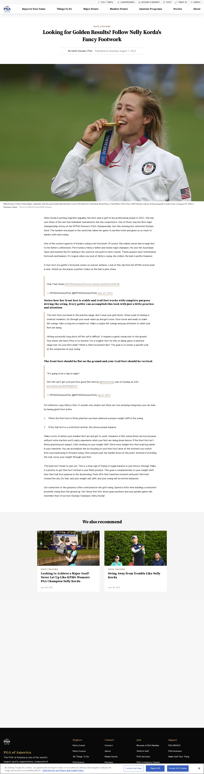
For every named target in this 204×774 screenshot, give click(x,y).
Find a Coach (79, 745)
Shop (167, 2)
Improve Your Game (33, 8)
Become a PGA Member (148, 745)
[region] (102, 768)
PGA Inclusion (175, 751)
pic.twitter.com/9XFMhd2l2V (62, 386)
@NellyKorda (107, 382)
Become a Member (150, 2)
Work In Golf (143, 751)
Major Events (90, 8)
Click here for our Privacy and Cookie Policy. (63, 770)
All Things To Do (81, 756)
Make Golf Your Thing (178, 756)
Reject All (155, 768)
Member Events (119, 8)
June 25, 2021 (105, 293)
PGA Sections (143, 756)
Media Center (111, 756)
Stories (177, 8)
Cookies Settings (133, 768)
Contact (109, 745)
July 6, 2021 (104, 395)
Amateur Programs (150, 8)
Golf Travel (107, 2)
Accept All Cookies (178, 768)
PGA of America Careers (148, 762)
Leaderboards (128, 2)
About (196, 8)
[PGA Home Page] (7, 8)
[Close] (199, 768)
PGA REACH (174, 745)
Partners (109, 762)
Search (196, 2)
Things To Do (64, 8)
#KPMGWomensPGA (76, 284)
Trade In (181, 2)
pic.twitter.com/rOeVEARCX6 (104, 284)
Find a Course (79, 751)
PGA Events (78, 762)
